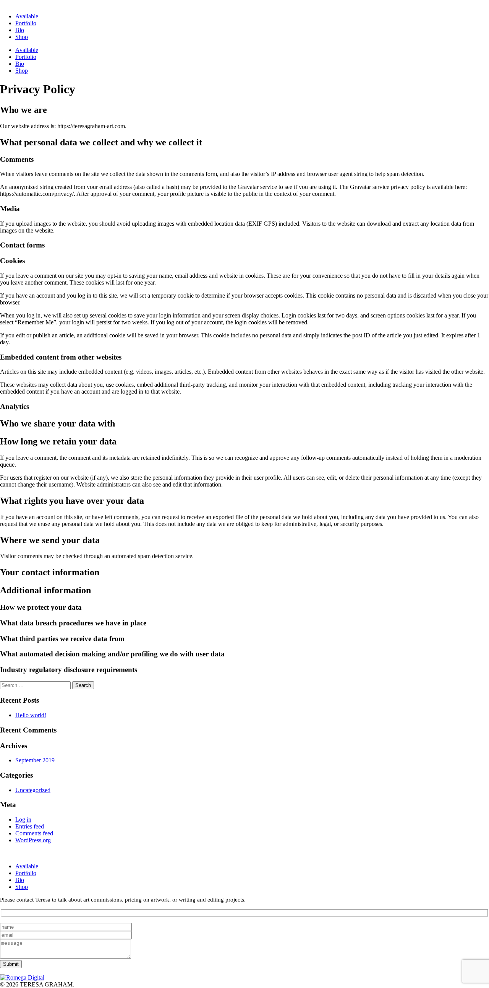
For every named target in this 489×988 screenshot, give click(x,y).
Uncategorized (32, 790)
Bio (19, 30)
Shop (21, 37)
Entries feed (29, 826)
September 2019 (35, 760)
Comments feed (34, 833)
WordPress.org (33, 840)
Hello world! (30, 715)
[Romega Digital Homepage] (22, 977)
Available (26, 16)
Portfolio (25, 23)
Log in (23, 819)
